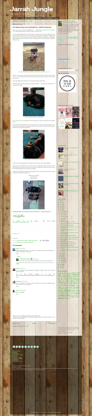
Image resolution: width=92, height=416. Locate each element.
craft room (60, 278)
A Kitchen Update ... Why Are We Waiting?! (69, 237)
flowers (72, 281)
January (62, 262)
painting (77, 290)
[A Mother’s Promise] (61, 117)
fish (63, 281)
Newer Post (16, 323)
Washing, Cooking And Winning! (67, 245)
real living (73, 293)
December (63, 211)
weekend (31, 242)
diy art (63, 279)
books (69, 275)
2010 (61, 267)
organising (67, 290)
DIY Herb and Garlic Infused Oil (67, 225)
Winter (65, 298)
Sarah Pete (18, 281)
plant (68, 291)
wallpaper (73, 296)
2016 (61, 204)
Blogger (59, 412)
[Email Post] (40, 240)
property (63, 293)
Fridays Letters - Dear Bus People (71, 162)
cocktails (64, 276)
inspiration (72, 285)
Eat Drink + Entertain (17, 357)
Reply (17, 253)
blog (65, 275)
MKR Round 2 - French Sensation (67, 241)
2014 (61, 208)
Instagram (21, 222)
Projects (32, 18)
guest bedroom (74, 282)
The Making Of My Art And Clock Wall (68, 235)
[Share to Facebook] (47, 240)
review (68, 295)
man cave (70, 288)
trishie (17, 268)
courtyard (75, 276)
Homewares (65, 285)
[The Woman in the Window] (75, 128)
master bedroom (76, 288)
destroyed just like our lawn (44, 71)
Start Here (15, 18)
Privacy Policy (16, 353)
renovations (62, 295)
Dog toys (20, 71)
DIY (59, 279)
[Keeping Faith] (68, 128)
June (62, 253)
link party (76, 287)
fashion (60, 281)
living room (60, 288)
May (62, 255)
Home (34, 323)
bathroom (66, 273)
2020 (61, 200)
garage (59, 282)
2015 (61, 206)
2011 (61, 266)
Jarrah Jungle (31, 8)
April (62, 256)
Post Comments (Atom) (23, 326)
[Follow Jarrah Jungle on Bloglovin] (62, 61)
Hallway (61, 283)
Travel (56, 18)
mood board (61, 290)
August (62, 218)
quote (66, 293)
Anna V (17, 290)
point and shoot (73, 291)
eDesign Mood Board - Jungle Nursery (68, 243)
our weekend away (18, 120)
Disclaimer (15, 352)
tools (66, 296)
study (63, 296)
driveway (70, 279)
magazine (66, 288)
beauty (70, 273)
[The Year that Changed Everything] (61, 129)
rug (73, 295)
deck (64, 278)
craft (78, 276)
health (65, 283)
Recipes (39, 18)
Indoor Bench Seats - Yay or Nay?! (67, 221)
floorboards (67, 281)
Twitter (27, 222)
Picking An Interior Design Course (71, 190)
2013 (61, 209)
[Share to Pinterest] (48, 240)
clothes (59, 276)
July (62, 220)
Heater (68, 283)
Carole (17, 248)
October (62, 214)
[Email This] (43, 240)
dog (22, 242)
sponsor (60, 296)
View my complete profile (63, 33)
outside (25, 242)
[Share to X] (45, 240)
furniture (77, 281)
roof (72, 295)
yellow (68, 298)
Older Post (52, 323)
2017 (61, 202)
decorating (69, 278)
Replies (19, 256)
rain (69, 293)
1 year (59, 273)
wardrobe (77, 296)
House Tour (24, 18)
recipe (77, 293)
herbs (71, 283)
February (63, 260)
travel (69, 296)
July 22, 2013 (22, 248)
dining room (76, 278)
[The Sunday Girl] (68, 117)
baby (63, 273)
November (63, 213)
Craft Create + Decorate (18, 358)
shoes (76, 295)
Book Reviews (48, 18)
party (59, 291)
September (63, 216)
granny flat (68, 282)
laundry (71, 287)
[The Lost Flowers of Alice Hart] (75, 117)
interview (63, 287)
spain (78, 295)
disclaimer (71, 329)
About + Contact (16, 351)
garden (63, 282)
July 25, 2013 (24, 281)
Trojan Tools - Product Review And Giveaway (69, 223)
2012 (61, 264)
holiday (74, 283)
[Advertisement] (69, 314)
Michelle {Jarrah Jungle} (22, 240)
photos (65, 291)
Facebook (16, 222)
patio (28, 242)
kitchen (67, 287)
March (62, 258)
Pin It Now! (15, 238)
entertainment (76, 279)
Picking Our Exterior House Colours (71, 176)
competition (69, 276)
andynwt (50, 412)
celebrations (18, 242)
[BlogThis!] (44, 240)
